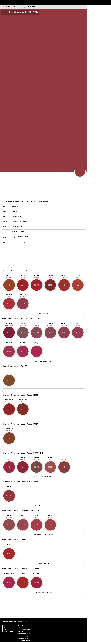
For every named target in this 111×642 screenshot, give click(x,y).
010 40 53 (36, 343)
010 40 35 (64, 324)
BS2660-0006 (9, 400)
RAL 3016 (78, 276)
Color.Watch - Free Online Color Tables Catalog (14, 2)
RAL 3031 (9, 295)
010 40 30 (50, 324)
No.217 (36, 516)
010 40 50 (23, 343)
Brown (9, 544)
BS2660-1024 (23, 400)
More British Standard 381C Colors (43, 448)
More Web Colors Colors (43, 563)
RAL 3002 (36, 276)
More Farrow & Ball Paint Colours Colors (43, 534)
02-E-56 (22, 458)
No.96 (22, 516)
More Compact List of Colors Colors (43, 592)
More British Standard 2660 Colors (43, 419)
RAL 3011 (50, 276)
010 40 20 (23, 324)
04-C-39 (36, 458)
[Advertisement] (43, 187)
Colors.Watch (12, 621)
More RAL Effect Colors (43, 390)
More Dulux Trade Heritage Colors (43, 505)
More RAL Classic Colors (43, 313)
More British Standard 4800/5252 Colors (43, 476)
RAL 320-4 (9, 371)
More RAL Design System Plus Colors (43, 361)
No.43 (9, 516)
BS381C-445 (9, 429)
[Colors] (1, 7)
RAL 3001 (23, 276)
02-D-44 (9, 458)
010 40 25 (36, 324)
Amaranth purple (9, 573)
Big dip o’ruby (36, 573)
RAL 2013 (9, 276)
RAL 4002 (23, 295)
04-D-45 (64, 458)
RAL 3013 (64, 276)
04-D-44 (50, 458)
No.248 (50, 516)
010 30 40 (9, 324)
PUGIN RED (9, 486)
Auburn (23, 573)
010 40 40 (77, 324)
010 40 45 (9, 343)
